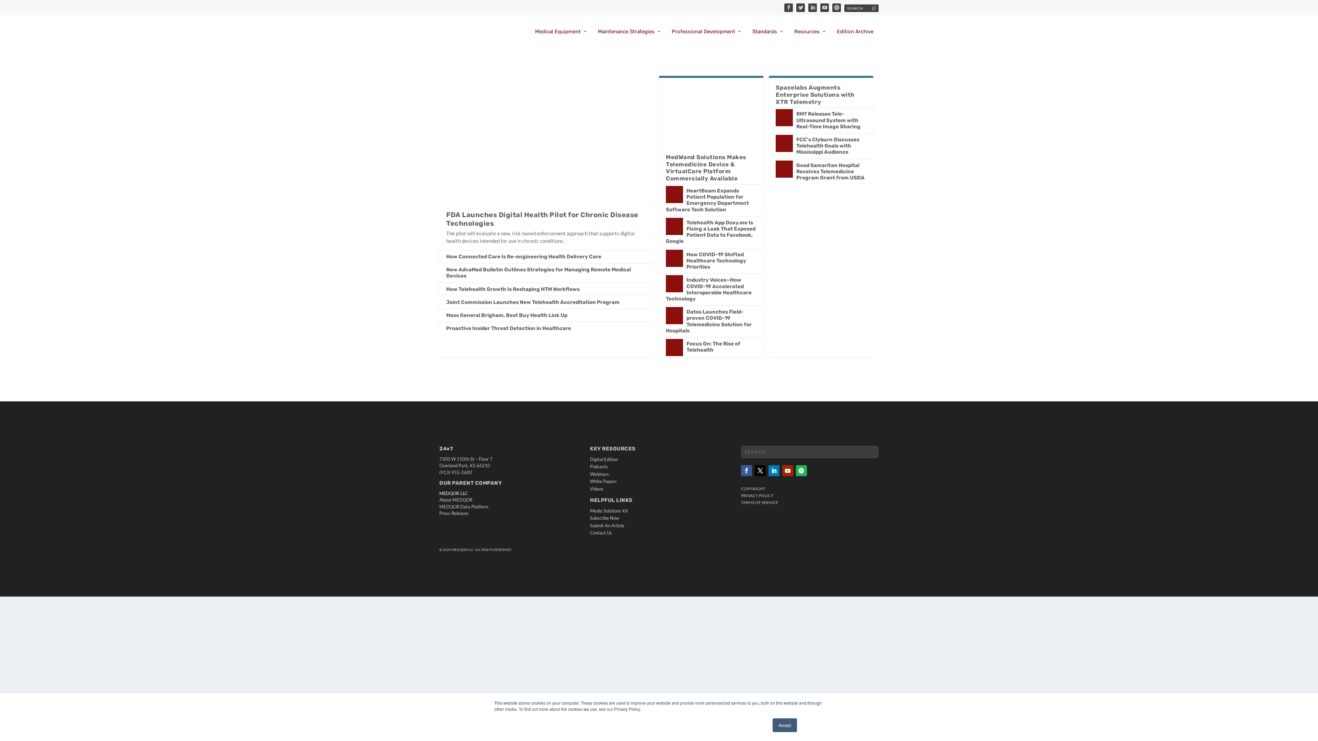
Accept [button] (784, 725)
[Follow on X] (760, 470)
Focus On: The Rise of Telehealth (713, 347)
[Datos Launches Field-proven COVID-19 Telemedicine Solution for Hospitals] (674, 315)
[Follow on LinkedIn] (773, 470)
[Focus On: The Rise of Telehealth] (674, 347)
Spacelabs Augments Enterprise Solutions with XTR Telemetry (815, 94)
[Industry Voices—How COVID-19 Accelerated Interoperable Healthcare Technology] (674, 283)
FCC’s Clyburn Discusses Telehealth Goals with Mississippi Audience (827, 146)
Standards (764, 32)
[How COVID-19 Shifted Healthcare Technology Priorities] (674, 258)
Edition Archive (855, 32)
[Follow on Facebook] (746, 470)
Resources (807, 32)
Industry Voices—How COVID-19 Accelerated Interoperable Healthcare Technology (709, 289)
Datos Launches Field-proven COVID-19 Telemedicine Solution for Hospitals (709, 321)
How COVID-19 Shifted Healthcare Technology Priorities (716, 260)
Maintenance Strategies (626, 32)
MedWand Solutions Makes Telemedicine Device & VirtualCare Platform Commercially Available (706, 168)
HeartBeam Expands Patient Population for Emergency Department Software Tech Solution (707, 200)
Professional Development (703, 32)
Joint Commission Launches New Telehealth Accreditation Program (533, 302)
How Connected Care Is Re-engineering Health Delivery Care (523, 257)
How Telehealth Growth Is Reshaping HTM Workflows (513, 289)
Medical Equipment (558, 32)
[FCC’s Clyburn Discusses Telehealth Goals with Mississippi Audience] (784, 143)
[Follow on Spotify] (801, 470)
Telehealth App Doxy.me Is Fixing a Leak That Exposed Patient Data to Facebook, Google (710, 232)
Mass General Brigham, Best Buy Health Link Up (506, 315)
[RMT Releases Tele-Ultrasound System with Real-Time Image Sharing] (784, 117)
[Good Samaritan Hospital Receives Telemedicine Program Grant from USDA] (784, 169)
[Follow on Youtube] (787, 470)
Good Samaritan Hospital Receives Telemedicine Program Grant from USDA (830, 171)
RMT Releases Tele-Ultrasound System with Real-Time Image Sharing (828, 120)
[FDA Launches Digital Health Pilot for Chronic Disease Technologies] (546, 139)
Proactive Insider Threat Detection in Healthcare (508, 328)
